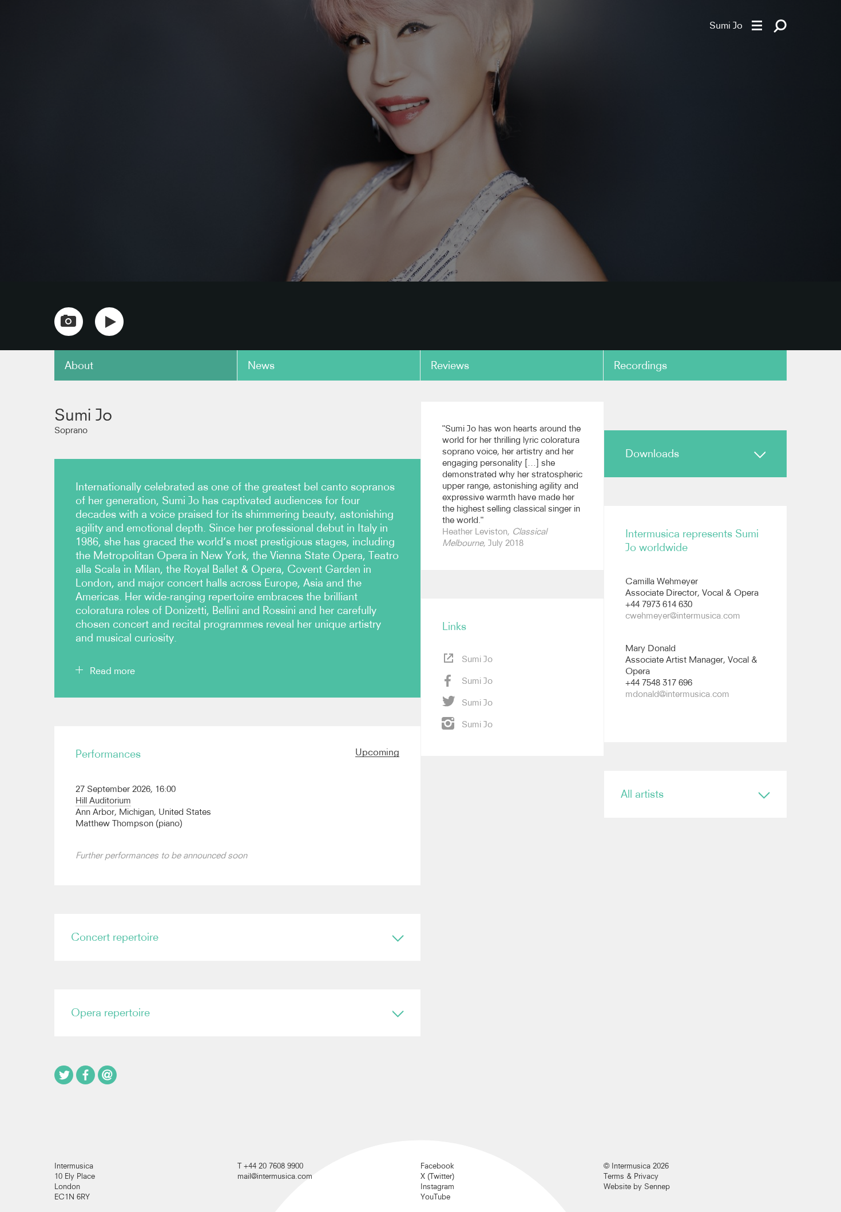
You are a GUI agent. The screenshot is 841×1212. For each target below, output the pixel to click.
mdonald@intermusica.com (677, 693)
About (79, 365)
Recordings (640, 365)
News (261, 365)
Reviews (450, 365)
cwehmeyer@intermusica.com (682, 615)
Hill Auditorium (103, 800)
